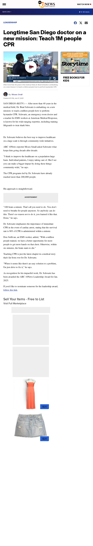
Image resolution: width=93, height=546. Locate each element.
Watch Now (83, 4)
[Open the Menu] (4, 4)
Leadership (10, 22)
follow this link (10, 289)
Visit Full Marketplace (14, 303)
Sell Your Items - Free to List (23, 299)
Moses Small (17, 94)
